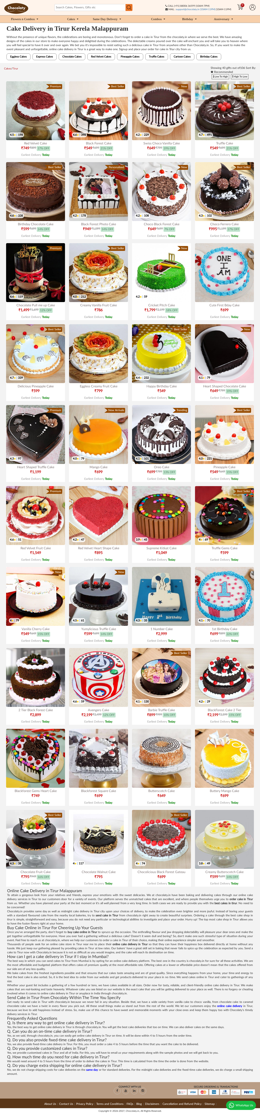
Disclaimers (152, 1104)
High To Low (240, 76)
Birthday (187, 19)
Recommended (223, 72)
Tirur (15, 68)
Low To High (221, 76)
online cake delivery (229, 1006)
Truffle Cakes (156, 56)
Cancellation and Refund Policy (182, 1104)
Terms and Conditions (110, 1104)
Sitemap (210, 1104)
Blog (139, 1104)
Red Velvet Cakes (101, 56)
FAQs (130, 1104)
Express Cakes (44, 56)
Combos (156, 19)
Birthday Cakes (209, 56)
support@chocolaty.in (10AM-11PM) (195, 9)
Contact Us (66, 1104)
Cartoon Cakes (182, 56)
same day (92, 1069)
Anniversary (222, 19)
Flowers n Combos (23, 19)
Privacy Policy (84, 1104)
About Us (50, 1104)
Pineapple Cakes (130, 56)
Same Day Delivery (105, 19)
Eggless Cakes (18, 56)
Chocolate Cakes (72, 56)
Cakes (71, 19)
